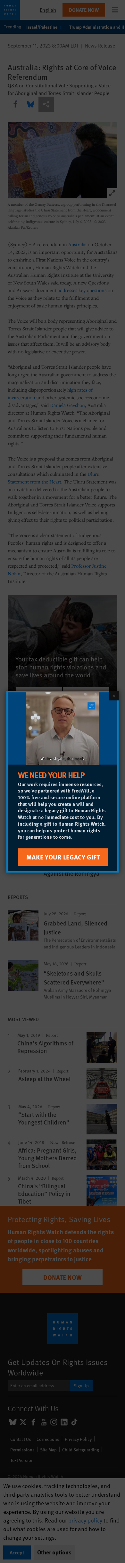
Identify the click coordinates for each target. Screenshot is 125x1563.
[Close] (114, 695)
